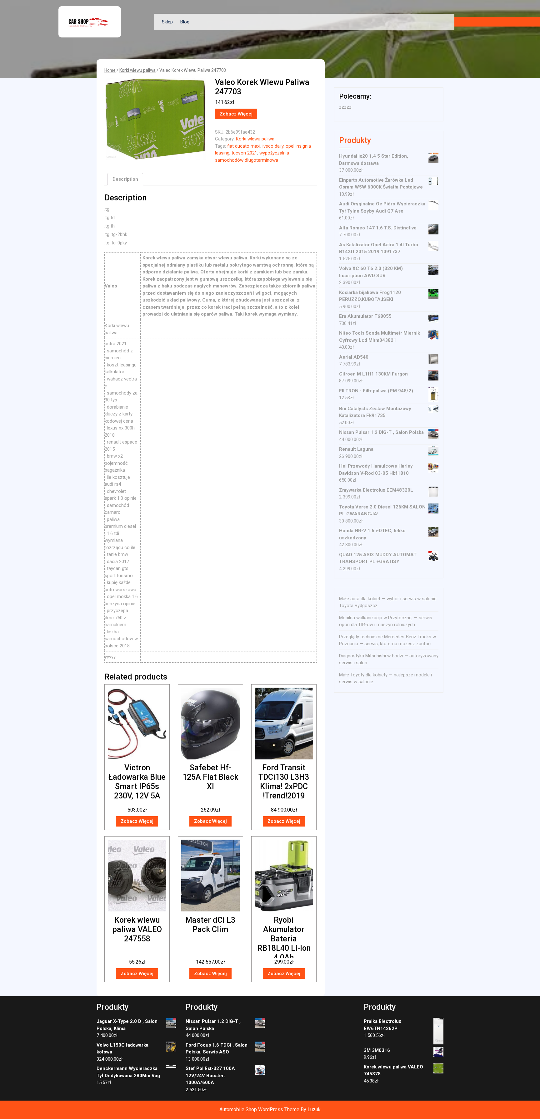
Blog (184, 22)
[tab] (125, 179)
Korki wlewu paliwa (137, 70)
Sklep (167, 22)
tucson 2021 (244, 153)
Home (110, 70)
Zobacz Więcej (236, 114)
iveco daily (272, 146)
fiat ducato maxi (243, 146)
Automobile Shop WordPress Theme (259, 1109)
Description (125, 179)
